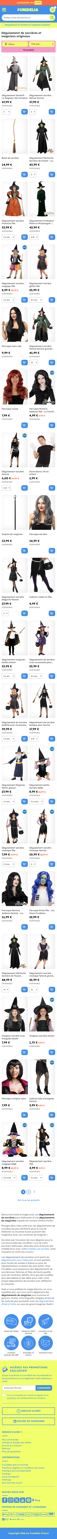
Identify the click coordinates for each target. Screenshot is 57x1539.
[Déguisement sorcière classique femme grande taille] (42, 951)
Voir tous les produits (28, 1200)
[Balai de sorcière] (15, 136)
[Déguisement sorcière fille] (42, 1139)
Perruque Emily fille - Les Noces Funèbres (41, 911)
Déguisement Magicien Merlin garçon (13, 786)
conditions (11, 1398)
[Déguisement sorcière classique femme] (42, 826)
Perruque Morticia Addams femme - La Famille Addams (12, 911)
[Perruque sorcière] (42, 512)
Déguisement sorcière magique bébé (13, 1162)
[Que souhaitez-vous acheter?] (4, 10)
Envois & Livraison (12, 1445)
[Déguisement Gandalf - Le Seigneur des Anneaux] (15, 73)
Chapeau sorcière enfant (41, 1035)
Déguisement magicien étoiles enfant (13, 661)
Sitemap (6, 1479)
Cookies (6, 1473)
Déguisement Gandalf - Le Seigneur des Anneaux (15, 96)
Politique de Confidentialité (16, 1470)
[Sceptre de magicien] (15, 512)
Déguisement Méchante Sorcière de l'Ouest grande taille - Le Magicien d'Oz (14, 974)
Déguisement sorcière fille (40, 1162)
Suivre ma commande (30, 1421)
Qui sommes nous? (12, 1482)
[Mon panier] (52, 10)
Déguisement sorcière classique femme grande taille (41, 974)
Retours (6, 1448)
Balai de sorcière (10, 158)
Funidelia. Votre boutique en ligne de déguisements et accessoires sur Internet (28, 9)
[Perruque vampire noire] (15, 1076)
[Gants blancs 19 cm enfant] (42, 449)
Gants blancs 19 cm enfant (39, 473)
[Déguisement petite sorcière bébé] (42, 763)
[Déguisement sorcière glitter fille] (42, 261)
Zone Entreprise (10, 1476)
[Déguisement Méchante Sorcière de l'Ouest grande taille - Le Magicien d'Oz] (15, 951)
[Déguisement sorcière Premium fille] (15, 199)
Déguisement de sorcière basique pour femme (42, 723)
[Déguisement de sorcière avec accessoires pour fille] (42, 638)
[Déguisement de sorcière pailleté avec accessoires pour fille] (15, 700)
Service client (30, 1410)
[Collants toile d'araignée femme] (42, 1076)
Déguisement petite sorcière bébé (39, 786)
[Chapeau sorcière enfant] (42, 1014)
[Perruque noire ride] (15, 324)
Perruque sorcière (38, 534)
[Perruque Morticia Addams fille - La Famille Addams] (42, 387)
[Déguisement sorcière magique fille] (15, 261)
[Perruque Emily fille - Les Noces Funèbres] (42, 888)
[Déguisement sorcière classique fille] (15, 826)
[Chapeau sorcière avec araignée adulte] (15, 1014)
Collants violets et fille (40, 597)
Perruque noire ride (11, 346)
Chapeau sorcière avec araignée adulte (13, 1037)
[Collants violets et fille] (42, 575)
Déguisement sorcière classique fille (13, 849)
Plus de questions (11, 1451)
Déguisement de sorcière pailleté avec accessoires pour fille (14, 723)
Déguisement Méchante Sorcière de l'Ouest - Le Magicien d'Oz (41, 159)
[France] (4, 1500)
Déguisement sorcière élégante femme (13, 598)
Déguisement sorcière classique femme (40, 849)
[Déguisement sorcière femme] (15, 449)
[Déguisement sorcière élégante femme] (15, 575)
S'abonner (43, 1387)
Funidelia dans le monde (15, 1464)
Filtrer (11, 44)
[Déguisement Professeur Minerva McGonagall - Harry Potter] (42, 199)
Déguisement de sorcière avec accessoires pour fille (42, 661)
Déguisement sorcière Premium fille (13, 222)
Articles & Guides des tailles (16, 1442)
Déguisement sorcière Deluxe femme (40, 96)
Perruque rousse (10, 408)
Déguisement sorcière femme (13, 473)
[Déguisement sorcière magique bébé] (15, 1139)
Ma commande (10, 1439)
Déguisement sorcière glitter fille (40, 284)
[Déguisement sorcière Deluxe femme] (42, 73)
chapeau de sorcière (38, 1248)
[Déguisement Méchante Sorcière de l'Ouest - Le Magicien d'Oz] (42, 136)
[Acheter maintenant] (24, 111)
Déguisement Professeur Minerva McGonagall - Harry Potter (41, 222)
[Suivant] (34, 1191)
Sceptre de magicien (12, 534)
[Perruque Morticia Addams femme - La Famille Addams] (15, 888)
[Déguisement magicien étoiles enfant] (15, 638)
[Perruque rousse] (15, 387)
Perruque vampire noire (14, 1098)
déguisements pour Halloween (17, 1260)
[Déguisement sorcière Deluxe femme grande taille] (42, 324)
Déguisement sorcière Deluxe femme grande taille (40, 347)
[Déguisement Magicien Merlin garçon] (15, 763)
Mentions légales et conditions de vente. (23, 1467)
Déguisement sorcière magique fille (13, 284)
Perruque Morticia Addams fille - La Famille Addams (42, 410)
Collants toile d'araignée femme (41, 1100)
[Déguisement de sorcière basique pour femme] (42, 700)
